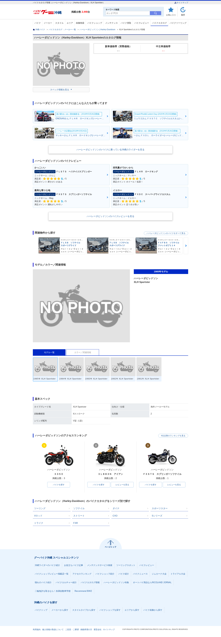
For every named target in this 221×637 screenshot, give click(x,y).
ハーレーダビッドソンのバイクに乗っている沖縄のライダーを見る (110, 149)
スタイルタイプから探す (83, 610)
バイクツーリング (178, 23)
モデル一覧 (49, 352)
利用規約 (37, 629)
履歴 (183, 15)
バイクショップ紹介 (104, 574)
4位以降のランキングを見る (173, 436)
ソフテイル (79, 508)
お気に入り (171, 15)
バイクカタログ (159, 23)
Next (186, 245)
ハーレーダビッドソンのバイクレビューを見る (110, 216)
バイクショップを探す (110, 610)
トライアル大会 (178, 574)
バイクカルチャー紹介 (66, 582)
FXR (75, 523)
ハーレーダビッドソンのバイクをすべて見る (166, 233)
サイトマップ (182, 2)
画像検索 (80, 23)
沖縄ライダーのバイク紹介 (47, 565)
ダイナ (116, 508)
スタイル (59, 23)
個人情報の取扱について (53, 629)
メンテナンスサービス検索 (99, 565)
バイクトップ (41, 610)
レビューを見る (122, 485)
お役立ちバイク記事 (73, 565)
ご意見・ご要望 (72, 629)
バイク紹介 (123, 574)
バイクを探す (59, 485)
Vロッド (38, 515)
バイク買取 (126, 23)
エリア (70, 23)
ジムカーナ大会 (159, 574)
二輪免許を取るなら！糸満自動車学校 (53, 591)
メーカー (48, 23)
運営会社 (97, 629)
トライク (38, 523)
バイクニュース (140, 574)
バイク (37, 23)
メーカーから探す (59, 610)
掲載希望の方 (86, 629)
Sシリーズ (157, 515)
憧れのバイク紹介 (43, 582)
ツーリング (39, 508)
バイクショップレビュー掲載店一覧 (51, 574)
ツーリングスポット (125, 565)
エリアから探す (132, 610)
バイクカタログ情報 (90, 582)
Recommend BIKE (83, 591)
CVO (115, 515)
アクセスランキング (81, 574)
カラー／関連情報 (82, 352)
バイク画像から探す (152, 610)
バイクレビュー (141, 23)
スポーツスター (160, 508)
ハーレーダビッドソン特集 (116, 582)
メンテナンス (111, 23)
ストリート (79, 515)
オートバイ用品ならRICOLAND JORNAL (152, 582)
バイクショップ (94, 23)
